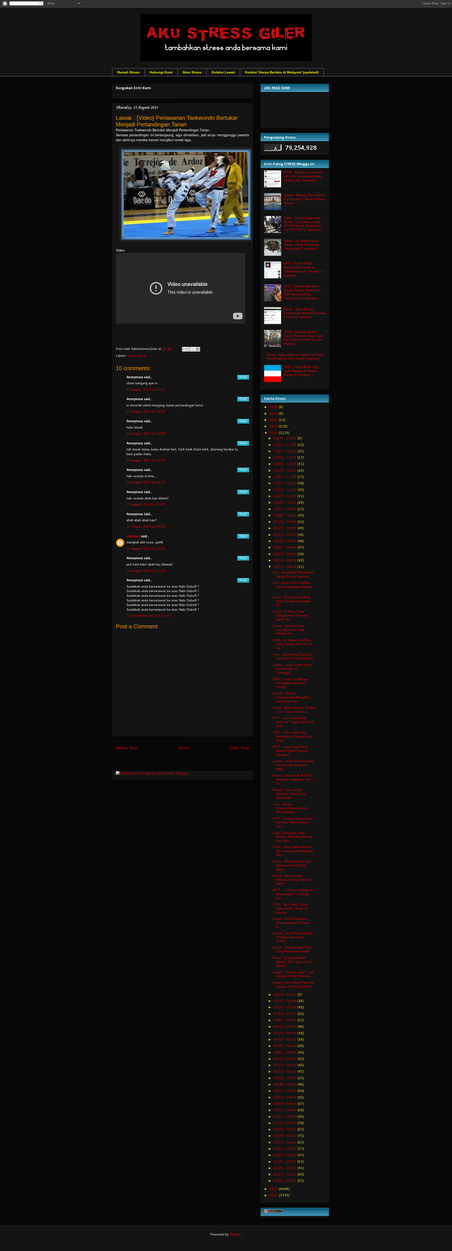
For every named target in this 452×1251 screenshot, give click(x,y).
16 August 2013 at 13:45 (145, 570)
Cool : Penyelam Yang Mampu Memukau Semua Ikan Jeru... (292, 836)
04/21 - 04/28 (285, 1090)
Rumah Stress (128, 72)
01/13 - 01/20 (285, 1174)
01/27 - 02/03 (285, 1161)
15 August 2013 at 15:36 (145, 460)
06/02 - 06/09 (285, 1052)
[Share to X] (193, 349)
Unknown (133, 536)
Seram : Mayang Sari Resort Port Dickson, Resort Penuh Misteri (304, 199)
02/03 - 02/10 (285, 1155)
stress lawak (136, 355)
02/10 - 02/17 (285, 1148)
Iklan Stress (192, 72)
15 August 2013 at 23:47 (145, 504)
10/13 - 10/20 (285, 509)
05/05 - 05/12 (285, 1078)
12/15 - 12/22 (285, 451)
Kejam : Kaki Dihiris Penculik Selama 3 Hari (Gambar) (293, 984)
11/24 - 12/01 (285, 470)
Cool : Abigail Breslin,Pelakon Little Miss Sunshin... (290, 808)
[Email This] (184, 349)
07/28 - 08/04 (285, 1000)
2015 (274, 419)
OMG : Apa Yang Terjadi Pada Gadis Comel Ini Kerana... (290, 908)
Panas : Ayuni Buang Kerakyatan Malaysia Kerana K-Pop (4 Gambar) (304, 313)
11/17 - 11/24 (285, 476)
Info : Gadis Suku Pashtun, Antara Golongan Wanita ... (292, 586)
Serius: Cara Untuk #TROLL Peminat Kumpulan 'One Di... (293, 779)
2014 (274, 426)
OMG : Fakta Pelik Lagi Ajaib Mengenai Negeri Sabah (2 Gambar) (301, 371)
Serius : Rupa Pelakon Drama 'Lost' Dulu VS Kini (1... (293, 709)
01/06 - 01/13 (285, 1180)
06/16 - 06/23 (285, 1039)
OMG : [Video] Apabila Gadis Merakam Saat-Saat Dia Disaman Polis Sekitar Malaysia (303, 337)
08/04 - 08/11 (285, 994)
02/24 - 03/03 (285, 1135)
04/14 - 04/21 (285, 1097)
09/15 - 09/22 (285, 534)
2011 (274, 1195)
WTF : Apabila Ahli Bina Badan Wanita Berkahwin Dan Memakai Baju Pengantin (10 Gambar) (302, 292)
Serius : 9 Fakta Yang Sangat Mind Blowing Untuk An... (289, 615)
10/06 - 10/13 (285, 515)
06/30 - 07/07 (285, 1026)
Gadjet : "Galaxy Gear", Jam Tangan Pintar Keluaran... (293, 974)
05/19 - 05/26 (285, 1065)
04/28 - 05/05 (285, 1084)
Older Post (239, 747)
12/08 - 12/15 (285, 457)
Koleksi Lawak (223, 72)
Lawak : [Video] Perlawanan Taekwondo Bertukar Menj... (293, 765)
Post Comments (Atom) (192, 764)
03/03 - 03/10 (285, 1129)
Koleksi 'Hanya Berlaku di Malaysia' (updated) (282, 72)
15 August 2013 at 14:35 (145, 411)
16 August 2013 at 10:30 (145, 548)
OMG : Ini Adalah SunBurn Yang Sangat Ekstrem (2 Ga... (292, 644)
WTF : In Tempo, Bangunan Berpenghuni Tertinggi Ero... (292, 894)
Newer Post (127, 747)
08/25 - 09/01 (285, 554)
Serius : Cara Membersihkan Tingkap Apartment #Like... (292, 937)
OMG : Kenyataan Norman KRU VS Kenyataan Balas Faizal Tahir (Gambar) (303, 176)
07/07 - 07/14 (285, 1020)
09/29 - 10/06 (285, 521)
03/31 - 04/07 (285, 1110)
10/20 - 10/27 (285, 502)
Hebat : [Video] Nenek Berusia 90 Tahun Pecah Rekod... (292, 961)
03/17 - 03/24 (285, 1116)
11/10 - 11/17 (285, 483)
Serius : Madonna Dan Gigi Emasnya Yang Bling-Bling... (291, 865)
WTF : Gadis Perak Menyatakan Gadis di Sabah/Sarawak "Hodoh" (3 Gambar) (304, 269)
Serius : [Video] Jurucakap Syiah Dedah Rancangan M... (291, 601)
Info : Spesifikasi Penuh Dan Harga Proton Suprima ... (293, 574)
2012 (274, 1189)
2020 (274, 407)
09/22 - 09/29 (285, 528)
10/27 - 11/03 (285, 496)
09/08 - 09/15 (285, 541)
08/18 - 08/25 (285, 560)
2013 (274, 432)
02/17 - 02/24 (285, 1142)
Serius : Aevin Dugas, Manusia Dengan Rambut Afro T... (292, 879)
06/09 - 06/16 (285, 1045)
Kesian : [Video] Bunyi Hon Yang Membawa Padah (292, 949)
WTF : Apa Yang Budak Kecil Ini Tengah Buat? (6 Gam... (293, 722)
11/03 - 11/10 (285, 489)
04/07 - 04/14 (285, 1103)
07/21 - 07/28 (285, 1007)
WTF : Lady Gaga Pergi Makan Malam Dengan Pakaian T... (290, 750)
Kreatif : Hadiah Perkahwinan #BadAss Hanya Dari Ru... (290, 697)
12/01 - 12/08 (285, 463)
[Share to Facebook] (197, 349)
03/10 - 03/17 (285, 1123)
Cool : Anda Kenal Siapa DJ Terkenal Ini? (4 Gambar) (292, 656)
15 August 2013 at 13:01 (145, 389)
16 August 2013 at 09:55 (145, 526)
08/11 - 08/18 (285, 566)
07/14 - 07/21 (285, 1013)
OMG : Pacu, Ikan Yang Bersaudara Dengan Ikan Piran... (292, 736)
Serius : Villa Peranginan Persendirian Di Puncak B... (291, 922)
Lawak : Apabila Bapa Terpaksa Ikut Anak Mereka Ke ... (288, 629)
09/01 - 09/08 (285, 547)
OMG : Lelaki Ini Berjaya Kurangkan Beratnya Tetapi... (290, 683)
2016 (274, 413)
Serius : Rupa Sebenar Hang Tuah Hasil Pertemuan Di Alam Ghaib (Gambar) (295, 356)
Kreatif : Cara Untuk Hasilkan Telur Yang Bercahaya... (288, 793)
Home (183, 747)
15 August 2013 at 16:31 (145, 482)
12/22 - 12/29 (285, 444)
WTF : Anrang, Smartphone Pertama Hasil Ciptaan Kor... (292, 822)
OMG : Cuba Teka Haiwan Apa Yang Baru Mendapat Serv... (292, 851)
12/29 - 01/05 (285, 438)
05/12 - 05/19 (285, 1071)
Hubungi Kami (161, 72)
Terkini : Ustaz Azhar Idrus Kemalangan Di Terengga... (291, 668)
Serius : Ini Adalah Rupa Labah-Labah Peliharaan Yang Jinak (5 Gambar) (301, 244)
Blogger (235, 1234)
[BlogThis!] (188, 349)
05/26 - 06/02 (285, 1058)
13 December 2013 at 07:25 (148, 615)
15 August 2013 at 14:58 (145, 433)
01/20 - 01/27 (285, 1168)
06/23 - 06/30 (285, 1033)
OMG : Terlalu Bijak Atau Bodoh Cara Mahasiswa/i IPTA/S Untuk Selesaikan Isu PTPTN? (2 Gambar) (302, 224)
